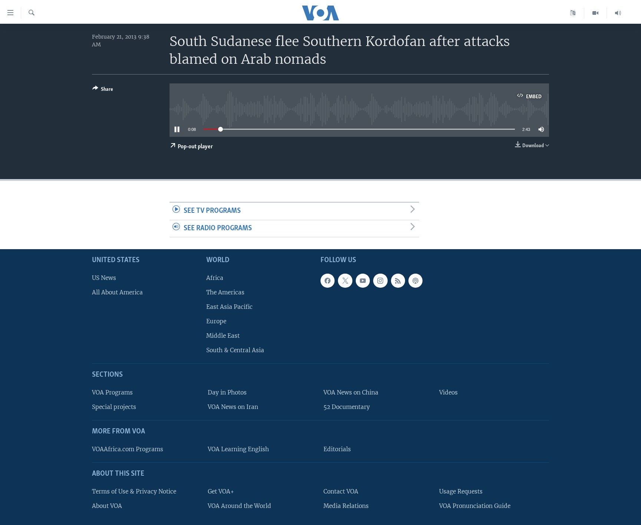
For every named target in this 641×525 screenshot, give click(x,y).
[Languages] (573, 13)
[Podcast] (415, 281)
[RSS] (398, 281)
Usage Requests (461, 491)
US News (104, 277)
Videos (448, 392)
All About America (117, 292)
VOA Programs (112, 392)
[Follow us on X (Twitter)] (345, 281)
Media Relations (346, 505)
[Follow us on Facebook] (327, 281)
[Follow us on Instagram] (380, 281)
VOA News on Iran (233, 406)
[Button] (102, 90)
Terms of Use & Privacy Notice (134, 491)
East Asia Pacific (229, 306)
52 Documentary (346, 406)
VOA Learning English (238, 449)
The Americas (225, 292)
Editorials (337, 449)
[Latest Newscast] (618, 13)
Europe (216, 321)
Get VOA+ (221, 491)
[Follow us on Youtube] (363, 281)
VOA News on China (350, 392)
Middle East (223, 335)
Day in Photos (227, 392)
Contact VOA (340, 491)
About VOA (107, 505)
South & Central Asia (235, 350)
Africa (214, 277)
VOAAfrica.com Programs (127, 449)
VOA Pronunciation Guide (474, 505)
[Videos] (595, 13)
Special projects (114, 406)
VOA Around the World (239, 505)
